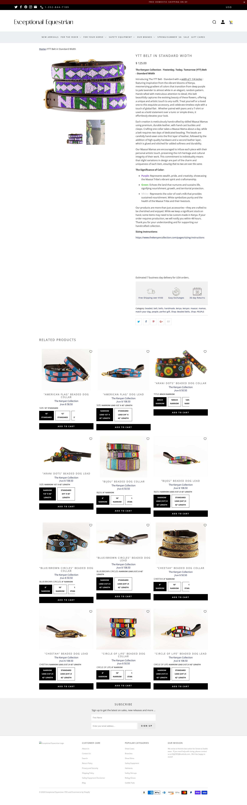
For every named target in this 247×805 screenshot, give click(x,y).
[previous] (44, 84)
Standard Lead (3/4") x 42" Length (180, 500)
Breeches (129, 753)
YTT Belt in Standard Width (61, 49)
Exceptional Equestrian (54, 792)
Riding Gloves (130, 778)
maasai (194, 308)
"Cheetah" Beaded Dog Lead (66, 629)
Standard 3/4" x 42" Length (66, 493)
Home (42, 49)
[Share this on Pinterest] (154, 321)
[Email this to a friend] (168, 321)
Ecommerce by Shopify (81, 792)
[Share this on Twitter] (139, 321)
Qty (137, 245)
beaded (149, 308)
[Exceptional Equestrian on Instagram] (30, 7)
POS (66, 792)
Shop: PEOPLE (197, 311)
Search (85, 758)
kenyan (186, 308)
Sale (186, 37)
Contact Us (86, 753)
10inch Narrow (174, 401)
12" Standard (62, 415)
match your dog (143, 311)
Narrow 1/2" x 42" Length (47, 493)
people (155, 311)
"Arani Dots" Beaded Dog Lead (66, 452)
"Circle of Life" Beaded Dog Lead (181, 629)
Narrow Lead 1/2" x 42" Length (104, 413)
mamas (202, 308)
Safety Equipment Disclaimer (93, 778)
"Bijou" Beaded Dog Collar (123, 456)
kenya (179, 308)
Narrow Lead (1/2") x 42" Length (162, 500)
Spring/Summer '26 (170, 37)
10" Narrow (117, 499)
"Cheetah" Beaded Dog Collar (181, 543)
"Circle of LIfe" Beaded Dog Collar (123, 629)
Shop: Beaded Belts (180, 311)
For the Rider (70, 37)
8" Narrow (103, 499)
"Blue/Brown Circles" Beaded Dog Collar (66, 543)
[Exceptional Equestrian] (43, 22)
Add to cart (66, 426)
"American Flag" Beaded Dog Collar (66, 369)
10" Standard (46, 415)
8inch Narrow (160, 401)
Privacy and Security (90, 768)
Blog (84, 783)
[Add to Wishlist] (91, 352)
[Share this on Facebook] (146, 321)
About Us (85, 748)
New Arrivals (50, 37)
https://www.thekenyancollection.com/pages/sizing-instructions (170, 237)
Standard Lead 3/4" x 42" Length (123, 413)
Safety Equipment (121, 37)
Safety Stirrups (131, 773)
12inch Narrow (188, 401)
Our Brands (145, 37)
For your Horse (93, 37)
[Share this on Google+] (161, 321)
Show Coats (129, 748)
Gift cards (198, 37)
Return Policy (87, 763)
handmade (169, 308)
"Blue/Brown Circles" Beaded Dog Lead (123, 537)
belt (155, 308)
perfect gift (165, 311)
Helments (129, 768)
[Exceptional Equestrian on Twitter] (16, 7)
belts (161, 308)
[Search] (214, 22)
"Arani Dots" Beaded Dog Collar (181, 364)
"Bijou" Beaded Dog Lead (181, 456)
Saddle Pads (130, 783)
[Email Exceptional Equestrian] (35, 7)
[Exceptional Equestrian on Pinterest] (25, 7)
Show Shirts (129, 758)
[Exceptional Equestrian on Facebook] (21, 7)
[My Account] (223, 22)
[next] (128, 84)
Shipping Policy (88, 773)
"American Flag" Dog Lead (123, 369)
